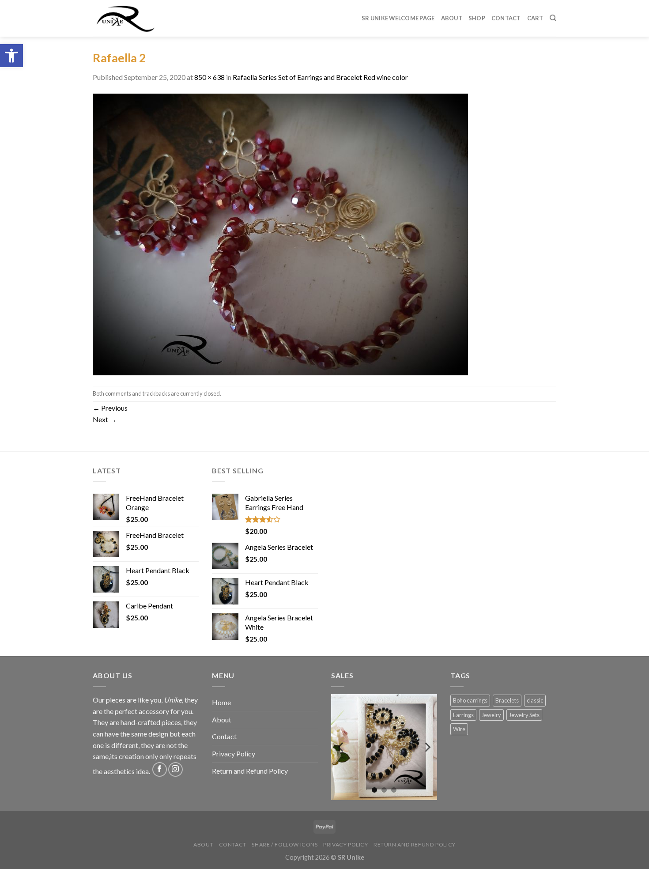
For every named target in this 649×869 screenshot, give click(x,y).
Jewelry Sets (524, 714)
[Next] (427, 747)
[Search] (553, 18)
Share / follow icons (284, 844)
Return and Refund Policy (250, 771)
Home (221, 702)
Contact (506, 18)
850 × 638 (209, 77)
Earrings (463, 714)
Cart (535, 18)
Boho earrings (470, 700)
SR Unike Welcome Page (398, 18)
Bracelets (507, 700)
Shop (476, 18)
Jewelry (491, 714)
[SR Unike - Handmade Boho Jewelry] (131, 18)
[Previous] (341, 747)
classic (535, 700)
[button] (11, 55)
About (451, 18)
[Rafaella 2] (280, 233)
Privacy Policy (233, 753)
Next (105, 419)
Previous (110, 408)
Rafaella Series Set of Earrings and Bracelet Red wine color (320, 77)
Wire (459, 729)
